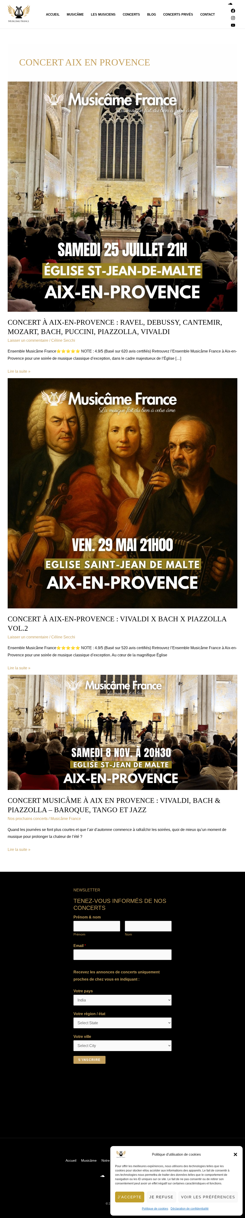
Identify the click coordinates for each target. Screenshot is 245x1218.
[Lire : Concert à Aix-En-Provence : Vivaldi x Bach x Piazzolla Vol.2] (122, 493)
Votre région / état (89, 1014)
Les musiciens (103, 14)
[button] (235, 1154)
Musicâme (75, 14)
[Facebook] (233, 11)
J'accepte (130, 1197)
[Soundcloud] (230, 4)
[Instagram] (233, 18)
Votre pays (83, 991)
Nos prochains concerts (28, 819)
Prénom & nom (87, 917)
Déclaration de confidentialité (190, 1208)
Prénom (79, 934)
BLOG (151, 14)
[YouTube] (233, 25)
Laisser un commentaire (28, 340)
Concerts (131, 14)
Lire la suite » (19, 370)
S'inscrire (89, 1060)
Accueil (53, 14)
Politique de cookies (155, 1208)
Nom (128, 934)
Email (79, 946)
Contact (207, 14)
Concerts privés (178, 14)
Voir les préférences (208, 1197)
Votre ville (82, 1037)
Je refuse (161, 1197)
